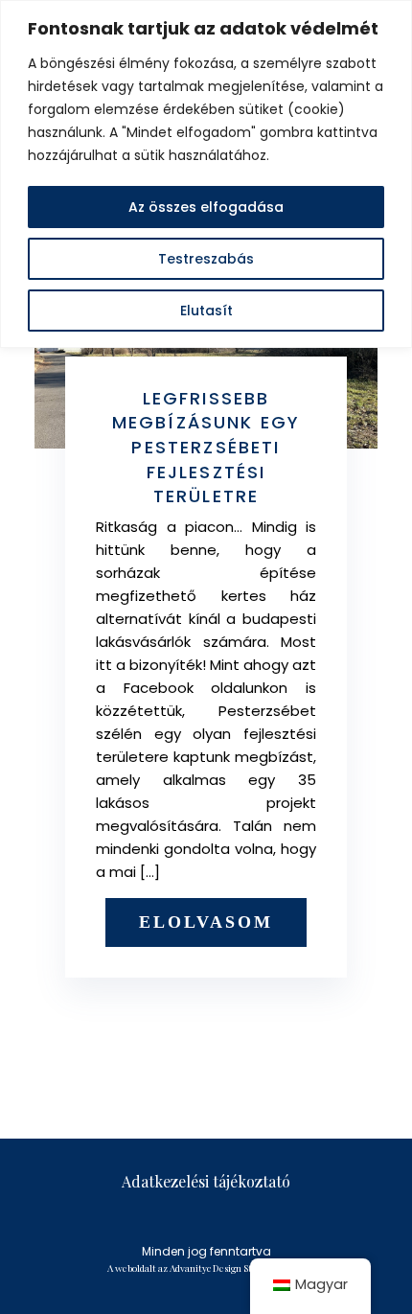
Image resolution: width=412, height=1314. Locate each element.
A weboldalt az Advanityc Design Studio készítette (211, 1268)
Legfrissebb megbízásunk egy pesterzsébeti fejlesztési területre (206, 447)
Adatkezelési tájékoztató (206, 1181)
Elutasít (206, 310)
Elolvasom (206, 922)
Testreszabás (206, 258)
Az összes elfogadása (206, 207)
